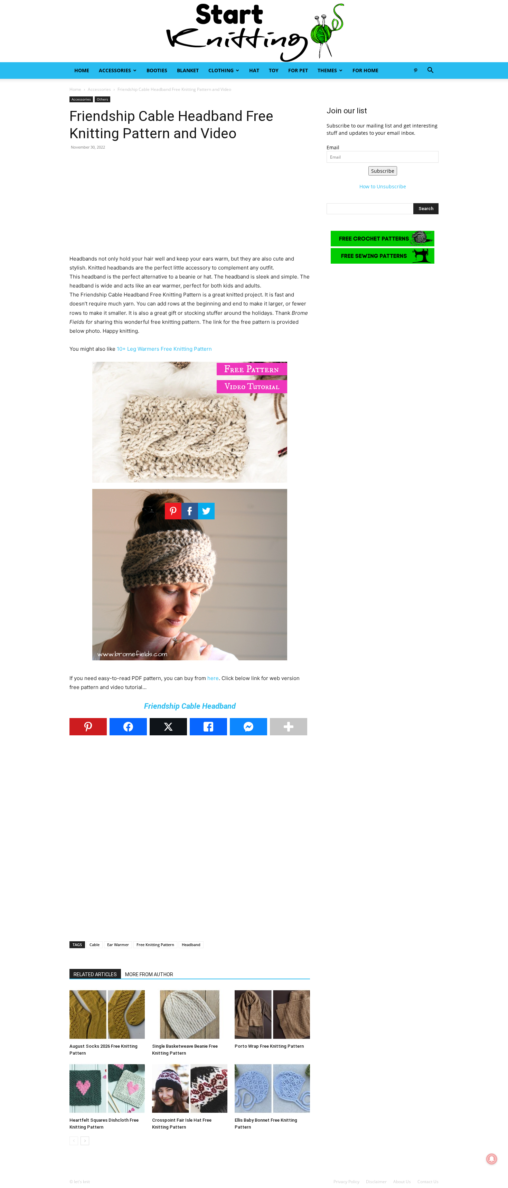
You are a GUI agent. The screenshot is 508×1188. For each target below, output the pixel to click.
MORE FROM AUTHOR (149, 974)
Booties (157, 70)
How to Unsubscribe (382, 186)
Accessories (115, 70)
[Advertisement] (189, 206)
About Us (402, 1182)
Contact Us (428, 1182)
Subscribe (382, 171)
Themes (327, 70)
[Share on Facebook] (128, 726)
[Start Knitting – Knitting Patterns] (254, 31)
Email (333, 147)
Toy (274, 70)
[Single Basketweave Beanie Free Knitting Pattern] (189, 1014)
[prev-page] (73, 1141)
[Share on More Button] (288, 726)
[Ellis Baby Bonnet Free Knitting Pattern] (272, 1088)
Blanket (188, 70)
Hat (254, 70)
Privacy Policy (346, 1182)
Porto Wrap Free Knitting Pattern (269, 1046)
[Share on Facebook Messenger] (248, 726)
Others (102, 99)
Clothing (221, 70)
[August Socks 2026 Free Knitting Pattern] (107, 1014)
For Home (365, 70)
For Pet (298, 70)
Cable (95, 944)
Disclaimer (376, 1182)
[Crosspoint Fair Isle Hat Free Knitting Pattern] (189, 1088)
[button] (430, 71)
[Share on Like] (208, 726)
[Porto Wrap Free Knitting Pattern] (272, 1014)
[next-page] (85, 1141)
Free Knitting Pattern (155, 944)
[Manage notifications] (491, 1159)
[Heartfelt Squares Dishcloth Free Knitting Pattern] (107, 1088)
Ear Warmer (118, 944)
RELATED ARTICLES (95, 974)
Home (81, 70)
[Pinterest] (415, 70)
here (213, 678)
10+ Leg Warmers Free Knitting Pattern (164, 349)
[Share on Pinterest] (88, 726)
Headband (191, 944)
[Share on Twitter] (168, 726)
